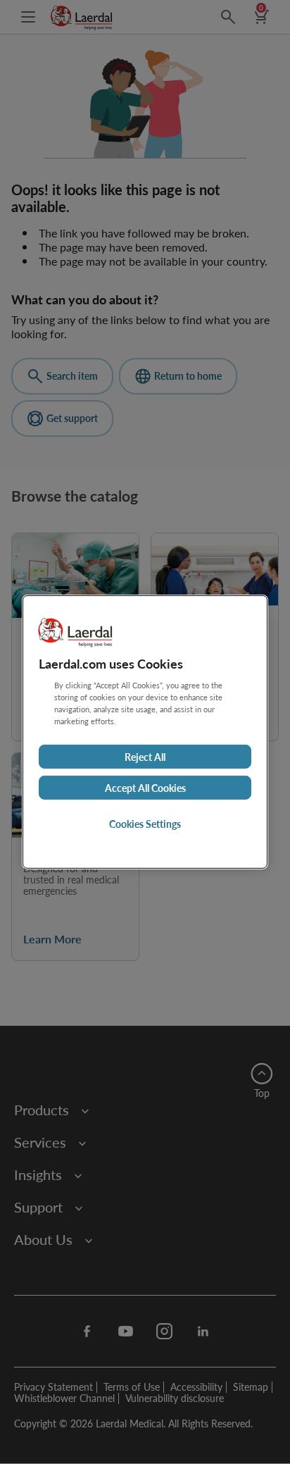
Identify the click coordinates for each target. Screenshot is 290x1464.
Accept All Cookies (145, 788)
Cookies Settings (145, 824)
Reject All (145, 757)
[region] (145, 732)
